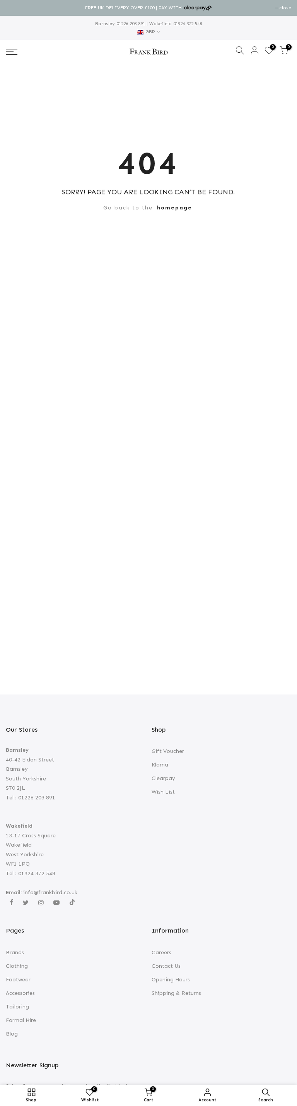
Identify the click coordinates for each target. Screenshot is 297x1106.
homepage (174, 207)
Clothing (17, 966)
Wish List (163, 792)
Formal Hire (21, 1020)
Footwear (18, 979)
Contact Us (166, 966)
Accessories (20, 993)
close (16, 7)
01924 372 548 (187, 23)
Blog (12, 1034)
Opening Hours (171, 979)
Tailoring (17, 1006)
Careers (161, 952)
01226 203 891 (130, 23)
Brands (15, 952)
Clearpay (163, 778)
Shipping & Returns (176, 993)
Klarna (160, 764)
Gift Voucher (168, 751)
